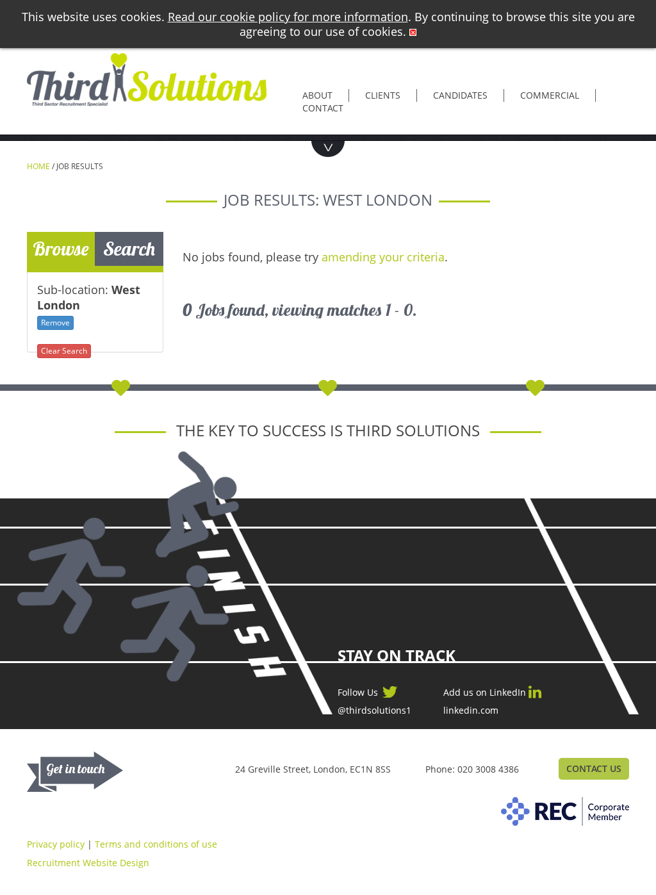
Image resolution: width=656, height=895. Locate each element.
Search (129, 248)
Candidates (460, 95)
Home (38, 166)
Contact (322, 108)
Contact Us (593, 768)
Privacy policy (56, 844)
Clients (382, 95)
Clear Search (64, 350)
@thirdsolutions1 (374, 710)
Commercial (549, 95)
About (317, 95)
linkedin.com (470, 710)
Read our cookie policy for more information (288, 16)
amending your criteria (383, 257)
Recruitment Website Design (88, 863)
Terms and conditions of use (156, 844)
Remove (55, 322)
